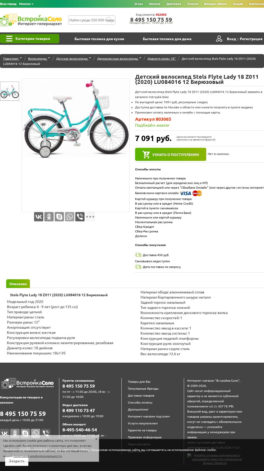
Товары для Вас (139, 381)
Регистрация (251, 39)
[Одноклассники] (49, 216)
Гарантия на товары (142, 430)
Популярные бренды (143, 388)
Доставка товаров (141, 395)
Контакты (256, 3)
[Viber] (80, 216)
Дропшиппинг (138, 409)
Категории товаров (32, 39)
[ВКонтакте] (38, 216)
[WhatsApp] (69, 216)
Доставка (174, 3)
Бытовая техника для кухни (99, 39)
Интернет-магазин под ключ (149, 416)
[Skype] (59, 216)
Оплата (154, 3)
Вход (231, 39)
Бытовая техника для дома (167, 39)
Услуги (192, 3)
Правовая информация (145, 437)
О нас (139, 3)
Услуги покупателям (143, 423)
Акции (238, 3)
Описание (18, 284)
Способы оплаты (140, 402)
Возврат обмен (215, 3)
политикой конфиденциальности (37, 456)
